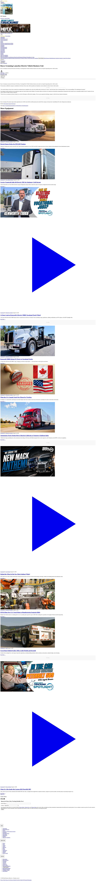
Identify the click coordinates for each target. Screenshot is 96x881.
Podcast (27, 57)
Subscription (2, 58)
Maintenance (2, 51)
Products (2, 53)
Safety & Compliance (4, 55)
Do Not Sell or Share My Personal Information (23, 880)
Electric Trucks (21, 105)
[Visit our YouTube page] (4, 799)
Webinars (24, 57)
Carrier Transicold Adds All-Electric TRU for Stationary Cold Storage (20, 182)
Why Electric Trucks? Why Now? (10, 103)
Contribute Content (62, 58)
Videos (9, 57)
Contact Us (23, 58)
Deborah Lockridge (9, 141)
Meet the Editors (8, 58)
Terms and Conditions (34, 58)
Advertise (16, 58)
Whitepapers (21, 57)
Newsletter (12, 58)
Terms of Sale (12, 880)
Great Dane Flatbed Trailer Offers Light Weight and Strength (18, 650)
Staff (6, 648)
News (8, 0)
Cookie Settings (41, 58)
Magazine (12, 57)
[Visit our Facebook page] (1, 799)
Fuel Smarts (2, 49)
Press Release (68, 58)
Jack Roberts (8, 571)
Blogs (15, 57)
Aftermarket (2, 37)
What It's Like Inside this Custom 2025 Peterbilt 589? (15, 789)
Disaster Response (3, 39)
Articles (10, 0)
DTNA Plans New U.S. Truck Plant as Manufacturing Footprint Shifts (20, 612)
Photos (1, 57)
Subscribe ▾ (3, 3)
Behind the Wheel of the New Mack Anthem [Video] (15, 574)
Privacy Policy (27, 58)
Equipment (2, 45)
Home (1, 63)
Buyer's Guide (31, 57)
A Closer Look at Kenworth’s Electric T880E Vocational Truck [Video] (20, 315)
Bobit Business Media (48, 58)
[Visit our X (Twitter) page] (3, 799)
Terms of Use (8, 880)
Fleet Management (3, 47)
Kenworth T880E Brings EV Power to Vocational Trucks (16, 359)
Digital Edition (7, 18)
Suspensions (11, 105)
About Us (19, 58)
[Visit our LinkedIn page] (2, 799)
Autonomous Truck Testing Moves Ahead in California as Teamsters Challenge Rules (24, 435)
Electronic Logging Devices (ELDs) (6, 43)
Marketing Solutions (55, 58)
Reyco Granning (6, 105)
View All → (2, 794)
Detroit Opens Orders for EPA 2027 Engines (13, 144)
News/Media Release (9, 179)
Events (17, 57)
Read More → (3, 148)
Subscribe (2, 18)
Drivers (1, 41)
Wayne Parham (8, 786)
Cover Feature (4, 0)
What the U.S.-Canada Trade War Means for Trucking (16, 397)
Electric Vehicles (16, 105)
